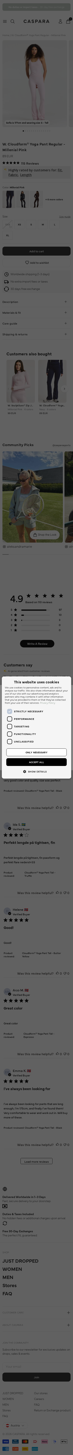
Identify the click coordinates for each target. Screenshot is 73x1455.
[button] (36, 771)
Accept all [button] (36, 762)
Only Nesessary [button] (37, 752)
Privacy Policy (47, 703)
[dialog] (36, 727)
